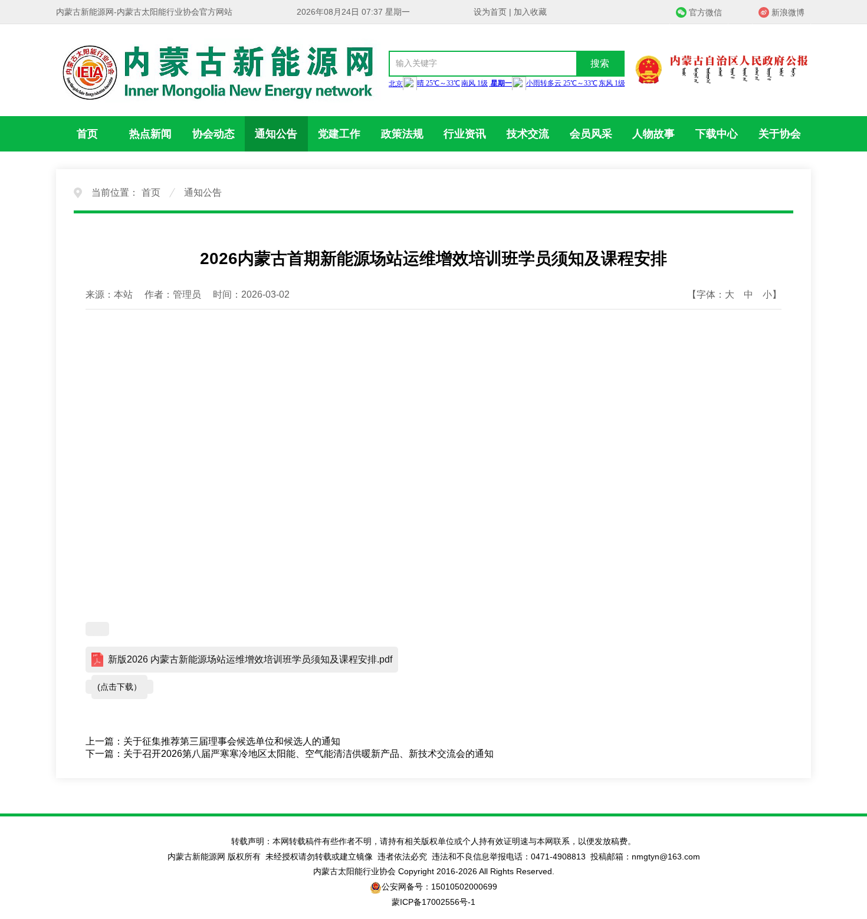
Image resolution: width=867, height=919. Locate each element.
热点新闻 (150, 134)
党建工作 (339, 134)
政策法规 (402, 134)
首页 (87, 134)
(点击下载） (119, 686)
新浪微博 (787, 12)
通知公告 (276, 134)
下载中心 (716, 134)
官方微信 (705, 12)
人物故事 (653, 134)
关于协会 (779, 134)
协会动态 (213, 134)
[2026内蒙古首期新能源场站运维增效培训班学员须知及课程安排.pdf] (97, 629)
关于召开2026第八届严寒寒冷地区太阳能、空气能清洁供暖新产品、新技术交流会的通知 (308, 754)
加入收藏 (530, 12)
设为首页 (490, 12)
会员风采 (591, 134)
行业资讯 (465, 134)
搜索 (599, 63)
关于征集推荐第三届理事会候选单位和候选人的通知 (231, 741)
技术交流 (528, 134)
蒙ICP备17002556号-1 (433, 902)
